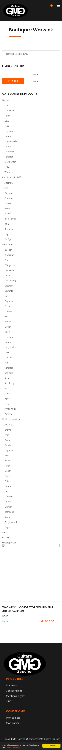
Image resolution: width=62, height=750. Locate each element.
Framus (8, 311)
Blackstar (9, 254)
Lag (6, 234)
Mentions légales (15, 696)
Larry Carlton (11, 347)
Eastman (9, 285)
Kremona (9, 229)
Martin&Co (10, 496)
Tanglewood (11, 522)
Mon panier (12, 723)
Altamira (9, 182)
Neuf (4, 532)
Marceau (9, 357)
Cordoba (9, 198)
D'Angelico (10, 265)
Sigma (8, 517)
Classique (9, 193)
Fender (8, 115)
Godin (7, 331)
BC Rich (8, 249)
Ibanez (8, 136)
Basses (5, 100)
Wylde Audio (11, 408)
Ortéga (8, 239)
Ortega (8, 146)
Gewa (7, 208)
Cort (7, 105)
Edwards (9, 290)
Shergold (9, 372)
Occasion (6, 537)
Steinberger (10, 161)
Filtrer (13, 81)
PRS (6, 362)
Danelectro (10, 110)
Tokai (7, 167)
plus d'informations (13, 747)
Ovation (8, 506)
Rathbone (9, 511)
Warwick (9, 172)
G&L (7, 120)
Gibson (8, 326)
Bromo (8, 429)
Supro (7, 388)
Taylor (8, 527)
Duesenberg (10, 280)
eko (6, 296)
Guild (7, 125)
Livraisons (12, 685)
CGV (8, 701)
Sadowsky (9, 151)
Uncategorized (9, 542)
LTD (7, 352)
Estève (8, 203)
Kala (7, 223)
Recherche (54, 53)
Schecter (9, 156)
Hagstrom (9, 131)
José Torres (10, 218)
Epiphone (9, 301)
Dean (7, 275)
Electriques (7, 244)
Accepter (51, 746)
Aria (6, 187)
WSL (7, 403)
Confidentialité (14, 690)
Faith (7, 455)
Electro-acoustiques (12, 419)
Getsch (8, 321)
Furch (7, 465)
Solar (7, 378)
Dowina (8, 445)
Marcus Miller (11, 141)
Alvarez (8, 424)
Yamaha (8, 413)
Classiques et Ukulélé (12, 177)
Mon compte (13, 717)
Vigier (7, 398)
